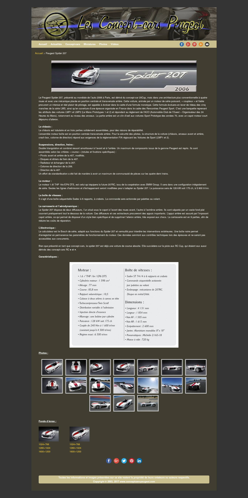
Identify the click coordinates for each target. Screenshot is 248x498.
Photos (103, 44)
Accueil (43, 44)
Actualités (56, 44)
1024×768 (44, 444)
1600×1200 (44, 451)
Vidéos (115, 44)
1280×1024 (44, 448)
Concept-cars (72, 44)
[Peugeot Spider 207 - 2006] (51, 367)
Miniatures (89, 44)
